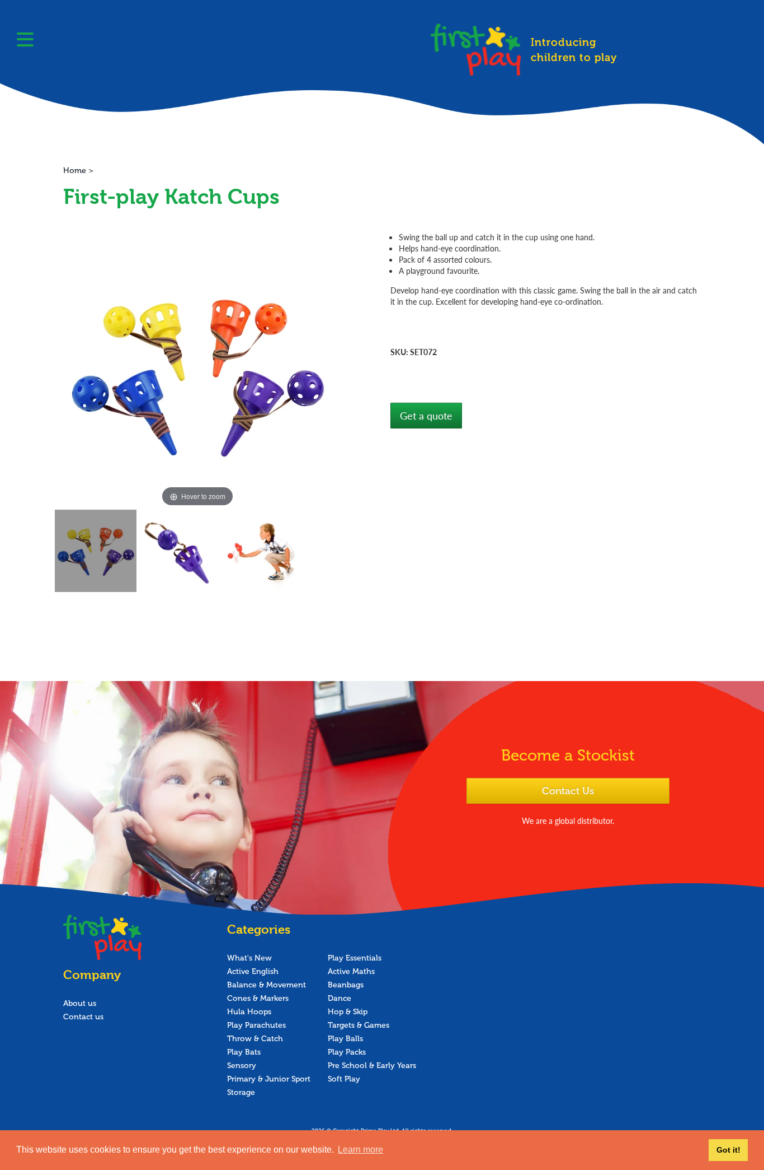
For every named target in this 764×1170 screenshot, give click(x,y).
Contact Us (568, 791)
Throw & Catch (255, 1038)
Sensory (241, 1065)
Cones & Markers (258, 998)
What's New (249, 958)
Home (74, 170)
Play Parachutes (256, 1025)
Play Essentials (354, 958)
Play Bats (244, 1052)
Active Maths (351, 971)
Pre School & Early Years (372, 1065)
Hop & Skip (347, 1012)
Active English (253, 971)
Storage (241, 1092)
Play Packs (347, 1052)
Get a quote (426, 415)
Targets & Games (358, 1025)
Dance (339, 998)
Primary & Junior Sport (268, 1079)
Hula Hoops (249, 1012)
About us (79, 1003)
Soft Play (344, 1079)
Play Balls (345, 1038)
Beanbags (346, 985)
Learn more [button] (360, 1149)
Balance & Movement (266, 985)
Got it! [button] (728, 1149)
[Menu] (25, 40)
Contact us (83, 1017)
